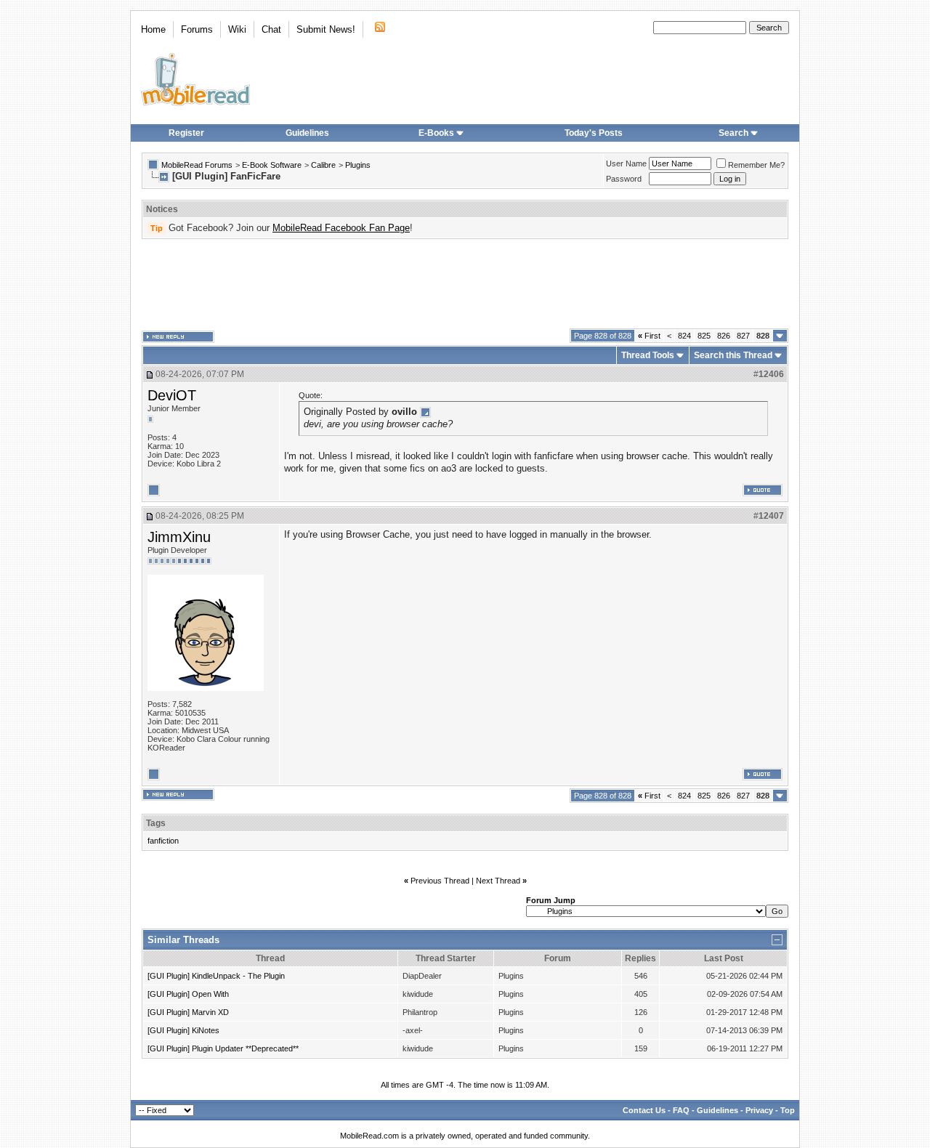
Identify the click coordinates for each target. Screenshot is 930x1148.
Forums (197, 29)
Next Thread (498, 880)
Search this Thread (733, 355)
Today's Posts (594, 133)
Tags (156, 823)
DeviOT (171, 395)
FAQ (681, 1110)
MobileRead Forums (196, 165)
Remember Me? (756, 165)
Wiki (237, 29)
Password (624, 178)
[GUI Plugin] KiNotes (183, 1030)
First (649, 335)
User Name (626, 163)
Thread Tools (647, 355)
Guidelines (307, 133)
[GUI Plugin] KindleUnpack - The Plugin (216, 975)
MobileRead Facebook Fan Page (341, 227)
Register (186, 133)
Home (153, 29)
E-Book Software (272, 165)
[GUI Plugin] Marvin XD (188, 1012)
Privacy (759, 1110)
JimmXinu (179, 537)
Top (787, 1110)
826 (723, 335)
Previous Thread (440, 880)
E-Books (436, 133)
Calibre (323, 165)
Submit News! (325, 29)
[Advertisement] (465, 284)
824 (684, 335)
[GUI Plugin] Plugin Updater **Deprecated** (223, 1048)
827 (743, 335)
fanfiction (163, 840)
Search (733, 133)
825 (704, 335)
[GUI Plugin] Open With (188, 994)
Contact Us (644, 1110)
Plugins (358, 165)
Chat (271, 29)
